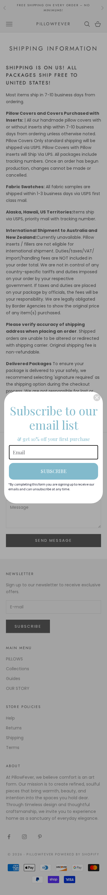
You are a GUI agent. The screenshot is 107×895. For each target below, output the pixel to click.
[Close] (96, 397)
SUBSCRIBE (54, 471)
